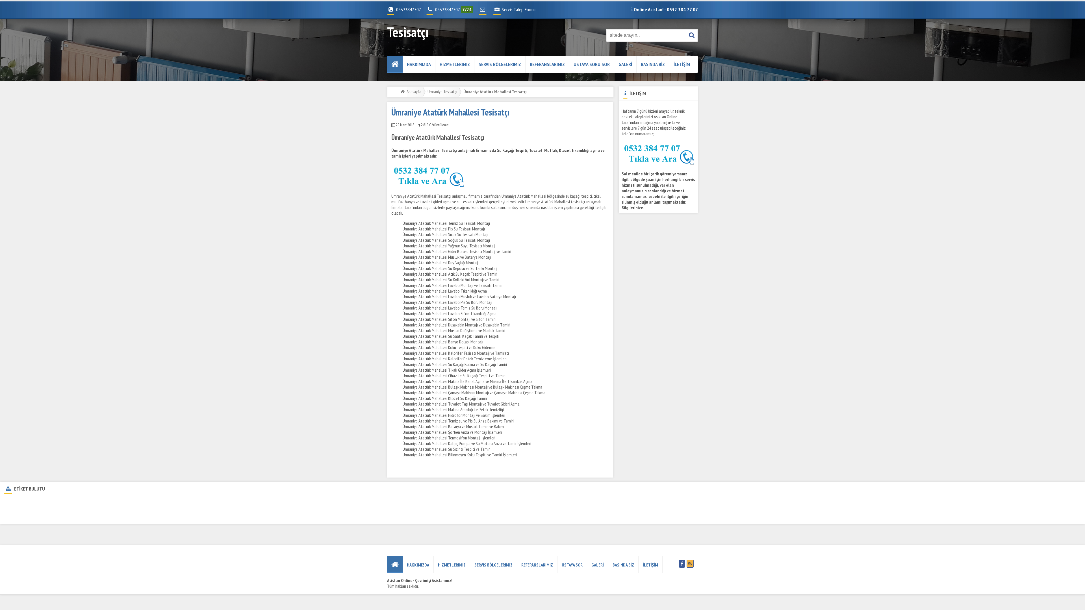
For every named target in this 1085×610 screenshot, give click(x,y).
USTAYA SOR (572, 565)
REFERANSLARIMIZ (547, 64)
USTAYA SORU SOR (592, 64)
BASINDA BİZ (653, 64)
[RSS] (690, 564)
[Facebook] (682, 564)
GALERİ (625, 64)
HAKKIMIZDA (419, 64)
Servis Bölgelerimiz (500, 64)
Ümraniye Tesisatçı (442, 91)
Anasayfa (414, 91)
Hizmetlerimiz (455, 64)
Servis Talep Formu (518, 9)
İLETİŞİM (682, 64)
